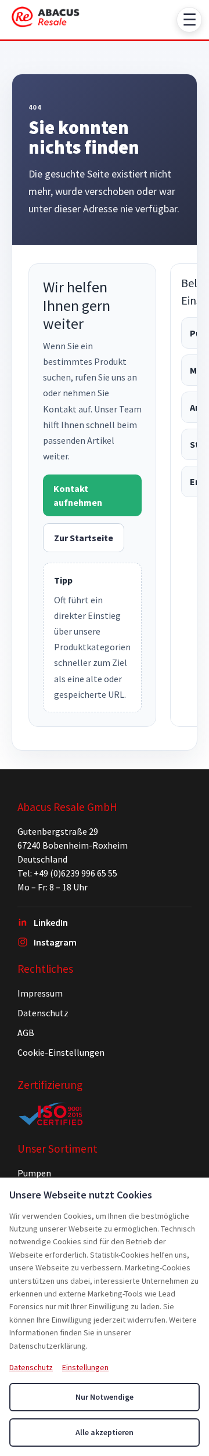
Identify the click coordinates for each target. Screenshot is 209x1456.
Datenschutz (43, 1013)
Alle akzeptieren (104, 1432)
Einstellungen (85, 1367)
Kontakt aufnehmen (77, 495)
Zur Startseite (83, 538)
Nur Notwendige (104, 1397)
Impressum (40, 993)
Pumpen (34, 1173)
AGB (25, 1032)
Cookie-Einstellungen (61, 1052)
